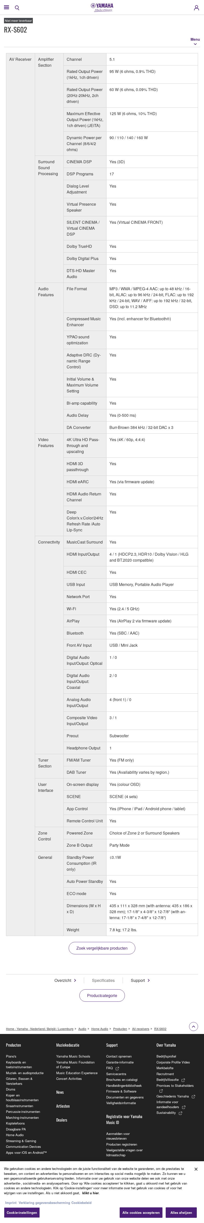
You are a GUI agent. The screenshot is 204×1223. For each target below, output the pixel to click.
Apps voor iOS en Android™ (26, 1152)
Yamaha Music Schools (73, 1056)
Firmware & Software (121, 1091)
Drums (10, 1089)
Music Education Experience (77, 1072)
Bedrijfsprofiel (166, 1056)
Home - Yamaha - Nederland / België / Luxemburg (39, 1029)
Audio (82, 1029)
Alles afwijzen (181, 1212)
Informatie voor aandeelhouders (167, 1104)
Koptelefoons (15, 1123)
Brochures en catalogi (122, 1079)
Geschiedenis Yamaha (172, 1096)
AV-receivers (140, 1029)
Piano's (11, 1056)
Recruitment (165, 1073)
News (60, 1092)
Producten (120, 1029)
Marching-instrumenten (22, 1117)
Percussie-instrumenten (23, 1111)
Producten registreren (121, 1144)
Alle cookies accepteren (141, 1212)
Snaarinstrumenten (19, 1105)
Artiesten (63, 1106)
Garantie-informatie (120, 1062)
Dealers (61, 1120)
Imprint (10, 1202)
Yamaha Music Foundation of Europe (75, 1064)
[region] (102, 1192)
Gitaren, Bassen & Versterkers (19, 1081)
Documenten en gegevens (125, 1097)
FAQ (109, 1067)
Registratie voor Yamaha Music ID (124, 1119)
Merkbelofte (164, 1067)
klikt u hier (90, 1193)
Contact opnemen (119, 1056)
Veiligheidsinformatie (121, 1102)
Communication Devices (23, 1146)
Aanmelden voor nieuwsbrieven (118, 1136)
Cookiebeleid (81, 1202)
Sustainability (166, 1112)
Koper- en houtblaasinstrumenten (22, 1097)
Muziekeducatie (67, 1045)
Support (138, 980)
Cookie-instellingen (22, 1212)
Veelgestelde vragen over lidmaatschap (124, 1152)
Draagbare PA (16, 1129)
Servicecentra (116, 1073)
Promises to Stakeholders (175, 1085)
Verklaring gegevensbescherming (44, 1202)
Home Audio (99, 1029)
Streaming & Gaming (21, 1140)
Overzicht (62, 980)
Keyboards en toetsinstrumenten (19, 1064)
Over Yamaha (166, 1045)
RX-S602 (160, 1029)
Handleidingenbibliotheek (124, 1085)
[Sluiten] (196, 1169)
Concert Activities (69, 1078)
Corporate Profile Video (173, 1062)
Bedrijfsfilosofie (167, 1079)
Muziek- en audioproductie (25, 1072)
